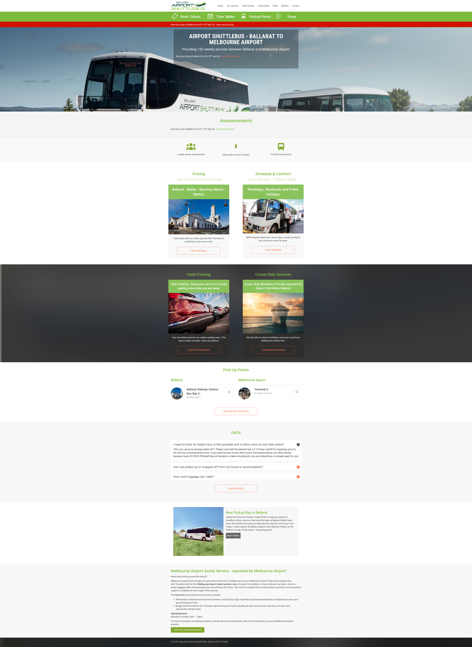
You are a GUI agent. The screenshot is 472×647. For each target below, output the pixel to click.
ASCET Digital (221, 641)
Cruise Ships (263, 6)
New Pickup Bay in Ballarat (246, 513)
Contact (295, 6)
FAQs (275, 6)
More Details (234, 535)
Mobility (284, 6)
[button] (236, 444)
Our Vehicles (232, 6)
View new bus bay (225, 24)
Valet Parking (248, 6)
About (220, 6)
